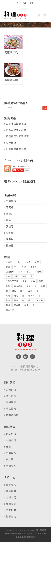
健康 (8, 267)
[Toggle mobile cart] (39, 15)
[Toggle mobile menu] (45, 15)
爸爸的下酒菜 (12, 281)
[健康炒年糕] (13, 42)
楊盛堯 (10, 245)
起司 (16, 296)
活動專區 (11, 465)
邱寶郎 (10, 207)
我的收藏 (11, 504)
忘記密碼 (11, 497)
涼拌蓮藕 (11, 142)
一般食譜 (11, 440)
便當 (37, 262)
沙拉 (16, 276)
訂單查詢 (11, 516)
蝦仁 (14, 291)
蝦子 (22, 291)
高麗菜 (17, 305)
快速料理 (10, 272)
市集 (8, 446)
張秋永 (10, 213)
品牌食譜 (11, 201)
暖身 (28, 272)
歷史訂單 (11, 510)
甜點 (33, 281)
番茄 (41, 281)
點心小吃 (10, 310)
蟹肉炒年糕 (13, 65)
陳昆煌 (10, 239)
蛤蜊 (43, 286)
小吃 (16, 267)
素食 (8, 286)
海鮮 (24, 276)
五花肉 (27, 262)
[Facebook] (18, 356)
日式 (20, 272)
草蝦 (28, 286)
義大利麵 (18, 286)
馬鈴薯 (40, 300)
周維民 (10, 233)
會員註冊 (11, 491)
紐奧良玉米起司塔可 (17, 136)
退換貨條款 (12, 415)
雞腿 (16, 300)
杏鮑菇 (38, 272)
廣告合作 (11, 396)
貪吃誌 (10, 459)
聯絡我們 (11, 402)
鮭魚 (26, 305)
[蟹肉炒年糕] (13, 70)
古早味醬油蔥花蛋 (16, 123)
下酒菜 (9, 262)
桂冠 (8, 276)
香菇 (30, 300)
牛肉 (25, 281)
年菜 (24, 267)
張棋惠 (10, 226)
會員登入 (11, 484)
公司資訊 (11, 389)
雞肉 (8, 300)
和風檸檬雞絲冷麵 (16, 149)
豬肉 (8, 296)
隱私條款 (11, 408)
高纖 (8, 305)
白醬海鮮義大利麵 (16, 130)
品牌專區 (11, 453)
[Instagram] (32, 356)
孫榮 (8, 220)
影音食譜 (11, 434)
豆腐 (30, 291)
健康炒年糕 (13, 37)
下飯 (18, 262)
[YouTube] (25, 356)
